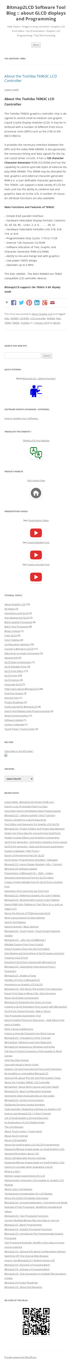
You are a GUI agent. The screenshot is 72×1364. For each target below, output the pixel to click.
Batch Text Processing (16, 626)
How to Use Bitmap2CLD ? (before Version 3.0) (29, 1260)
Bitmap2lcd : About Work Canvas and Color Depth (31, 1086)
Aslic (6, 318)
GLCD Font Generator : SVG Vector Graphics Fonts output (35, 842)
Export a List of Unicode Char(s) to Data (25, 806)
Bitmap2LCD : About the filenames (23, 1287)
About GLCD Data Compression (21, 997)
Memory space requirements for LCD (24, 1175)
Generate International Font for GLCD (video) (29, 877)
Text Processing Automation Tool (22, 1015)
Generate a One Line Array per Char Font (26, 891)
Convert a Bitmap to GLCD (18, 648)
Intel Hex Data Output (16, 1060)
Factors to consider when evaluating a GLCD (28, 1167)
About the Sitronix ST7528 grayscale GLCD (27, 913)
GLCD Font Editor (13, 671)
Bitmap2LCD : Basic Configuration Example (27, 1091)
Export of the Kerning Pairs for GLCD (24, 855)
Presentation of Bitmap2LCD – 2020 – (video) (28, 873)
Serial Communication (16, 715)
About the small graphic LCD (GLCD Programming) (31, 1144)
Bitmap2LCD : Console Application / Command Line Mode (35, 1202)
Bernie (56, 322)
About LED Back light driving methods (25, 1158)
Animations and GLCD (16, 613)
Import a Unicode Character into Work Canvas (29, 1033)
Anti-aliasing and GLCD (16, 617)
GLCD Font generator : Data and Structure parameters (34, 846)
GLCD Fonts (10, 675)
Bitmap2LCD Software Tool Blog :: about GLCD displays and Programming (36, 13)
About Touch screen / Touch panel (23, 1131)
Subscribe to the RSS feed (18, 751)
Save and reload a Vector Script (21, 1064)
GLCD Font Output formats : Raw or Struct (27, 1011)
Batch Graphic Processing (18, 622)
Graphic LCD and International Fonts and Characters (33, 1069)
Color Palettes (12, 640)
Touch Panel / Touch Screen (19, 729)
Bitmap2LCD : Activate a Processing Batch (27, 1269)
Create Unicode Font (38, 564)
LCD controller (38, 318)
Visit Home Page (36, 480)
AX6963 (14, 318)
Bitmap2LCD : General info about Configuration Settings (35, 1251)
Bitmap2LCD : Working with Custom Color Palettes (31, 900)
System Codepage (14, 724)
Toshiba (25, 322)
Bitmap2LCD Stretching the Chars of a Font (27, 1002)
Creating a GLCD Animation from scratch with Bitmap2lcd (35, 1006)
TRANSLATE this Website (36, 440)
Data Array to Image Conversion (22, 653)
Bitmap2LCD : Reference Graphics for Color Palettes (32, 895)
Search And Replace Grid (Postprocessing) (27, 711)
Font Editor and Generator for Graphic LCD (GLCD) (31, 824)
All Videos (9, 608)
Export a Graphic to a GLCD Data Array (25, 819)
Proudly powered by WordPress (20, 1357)
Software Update (13, 720)
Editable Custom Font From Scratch (23, 944)
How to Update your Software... (21, 418)
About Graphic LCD (42, 314)
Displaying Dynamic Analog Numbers (24, 1104)
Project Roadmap (13, 702)
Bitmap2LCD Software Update (20, 868)
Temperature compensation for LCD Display (28, 1193)
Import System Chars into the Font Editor (27, 948)
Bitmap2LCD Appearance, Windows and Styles (29, 1046)
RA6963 (51, 318)
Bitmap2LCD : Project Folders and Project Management (34, 828)
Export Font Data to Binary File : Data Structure (30, 993)
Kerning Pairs (11, 697)
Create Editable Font (38, 542)
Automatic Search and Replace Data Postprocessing (32, 811)
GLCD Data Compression (17, 662)
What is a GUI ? (12, 1171)
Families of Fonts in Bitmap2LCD (22, 980)
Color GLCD (10, 635)
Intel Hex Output (13, 693)
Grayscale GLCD (13, 684)
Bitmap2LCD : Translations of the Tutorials (27, 1038)
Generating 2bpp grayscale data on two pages (29, 1095)
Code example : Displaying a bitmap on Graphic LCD (32, 1109)
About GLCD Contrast (16, 1135)
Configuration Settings (16, 644)
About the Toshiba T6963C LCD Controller (30, 78)
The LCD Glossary (13, 1127)
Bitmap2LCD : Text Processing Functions (26, 1216)
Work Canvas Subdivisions (18, 1029)
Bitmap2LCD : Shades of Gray (20, 975)
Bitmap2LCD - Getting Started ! (39, 378)
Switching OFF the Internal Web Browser (26, 1256)
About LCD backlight (15, 1140)
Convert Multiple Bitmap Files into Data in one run (31, 1220)
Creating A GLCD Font (16, 957)
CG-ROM (24, 318)
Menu (36, 44)
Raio (58, 318)
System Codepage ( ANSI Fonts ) (22, 851)
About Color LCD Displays (18, 1189)
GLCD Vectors (11, 680)
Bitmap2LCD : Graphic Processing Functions (28, 1229)
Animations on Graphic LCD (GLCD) (23, 984)
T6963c (16, 322)
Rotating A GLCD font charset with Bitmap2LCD (30, 962)
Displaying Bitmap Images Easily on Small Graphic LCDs (34, 1149)
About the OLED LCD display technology (26, 1198)
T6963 (7, 322)
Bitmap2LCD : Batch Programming (23, 1224)
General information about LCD (21, 1153)
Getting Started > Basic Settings (21, 926)
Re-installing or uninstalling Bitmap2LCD (26, 1073)
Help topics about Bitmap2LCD (21, 689)
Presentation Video (38, 520)
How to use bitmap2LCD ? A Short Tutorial (27, 1113)
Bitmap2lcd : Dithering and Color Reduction (28, 1042)
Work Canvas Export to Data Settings (24, 917)
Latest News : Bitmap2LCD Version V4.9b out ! (29, 802)
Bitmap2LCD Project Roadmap (21, 1282)
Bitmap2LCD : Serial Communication (24, 1100)
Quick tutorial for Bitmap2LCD (20, 706)
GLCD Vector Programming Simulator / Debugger (31, 859)
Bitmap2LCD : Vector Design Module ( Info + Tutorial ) (33, 864)
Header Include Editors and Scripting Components (31, 837)
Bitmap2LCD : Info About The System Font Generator (33, 989)
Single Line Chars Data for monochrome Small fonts (32, 833)
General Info (11, 657)
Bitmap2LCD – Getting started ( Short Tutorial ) (29, 815)
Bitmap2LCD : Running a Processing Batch (27, 1264)
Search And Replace (15, 922)
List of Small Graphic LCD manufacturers (26, 1118)
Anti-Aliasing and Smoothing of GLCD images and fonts (34, 953)
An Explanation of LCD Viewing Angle (24, 1122)
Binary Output (12, 631)
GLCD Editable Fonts (15, 666)
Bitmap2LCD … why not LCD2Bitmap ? (25, 940)
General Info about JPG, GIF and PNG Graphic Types (32, 1078)
